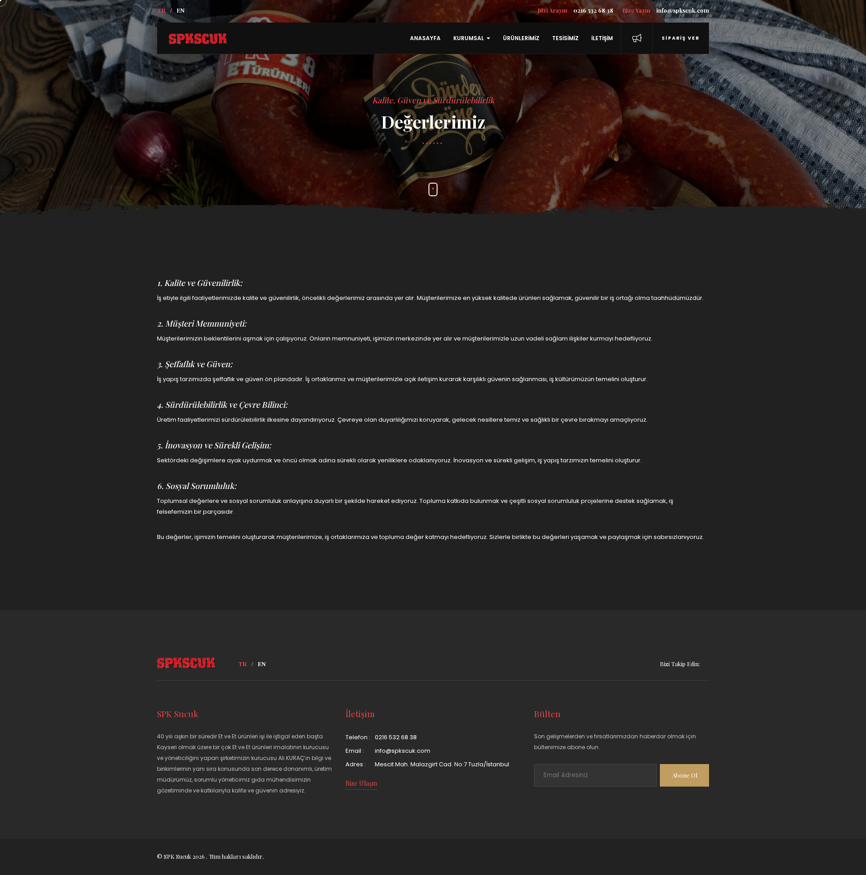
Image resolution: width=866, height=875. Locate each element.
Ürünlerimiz (521, 38)
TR (161, 10)
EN (180, 10)
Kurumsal (468, 38)
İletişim (602, 38)
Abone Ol (684, 775)
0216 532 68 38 (575, 10)
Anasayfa (425, 38)
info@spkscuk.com (665, 10)
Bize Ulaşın (361, 783)
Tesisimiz (565, 38)
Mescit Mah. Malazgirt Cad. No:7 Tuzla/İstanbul (442, 764)
